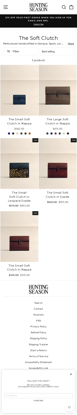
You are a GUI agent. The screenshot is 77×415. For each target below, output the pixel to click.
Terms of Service (38, 356)
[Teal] (21, 133)
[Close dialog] (71, 374)
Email (6, 392)
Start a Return (38, 350)
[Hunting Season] (38, 7)
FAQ (38, 320)
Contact (38, 308)
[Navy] (9, 133)
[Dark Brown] (25, 133)
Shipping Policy (38, 338)
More (71, 43)
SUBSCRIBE (38, 401)
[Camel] (29, 133)
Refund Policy (38, 332)
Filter (15, 51)
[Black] (13, 133)
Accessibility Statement (38, 362)
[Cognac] (55, 133)
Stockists (38, 314)
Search (38, 302)
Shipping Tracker (38, 344)
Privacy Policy (38, 326)
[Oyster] (17, 133)
